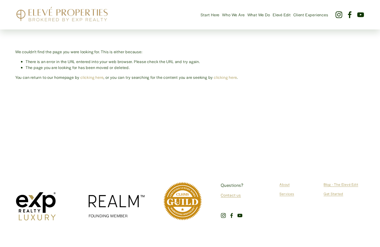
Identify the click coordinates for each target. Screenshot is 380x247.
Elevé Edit (282, 14)
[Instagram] (339, 15)
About (284, 184)
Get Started (333, 193)
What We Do (258, 14)
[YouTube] (360, 15)
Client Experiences (310, 14)
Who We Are (233, 14)
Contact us (231, 195)
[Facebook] (350, 15)
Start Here (210, 14)
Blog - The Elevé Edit (341, 184)
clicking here (91, 77)
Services (286, 193)
